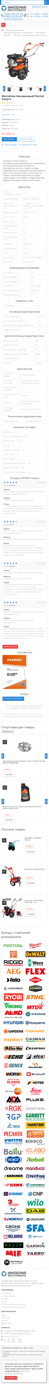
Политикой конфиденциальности (17, 1372)
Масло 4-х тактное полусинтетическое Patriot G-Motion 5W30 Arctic (22, 807)
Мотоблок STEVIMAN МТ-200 (32, 839)
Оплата (4, 1301)
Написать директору (13, 19)
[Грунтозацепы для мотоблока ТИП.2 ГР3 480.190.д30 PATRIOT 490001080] (24, 747)
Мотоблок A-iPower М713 (34, 869)
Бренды (4, 1320)
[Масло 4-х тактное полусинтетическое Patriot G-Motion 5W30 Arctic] (24, 792)
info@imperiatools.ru (11, 1336)
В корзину (10, 139)
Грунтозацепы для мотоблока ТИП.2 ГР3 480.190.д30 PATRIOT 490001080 (24, 762)
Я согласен (11, 1378)
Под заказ (9, 774)
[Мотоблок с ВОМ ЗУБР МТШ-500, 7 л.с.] (12, 908)
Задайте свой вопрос (14, 699)
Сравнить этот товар (29, 145)
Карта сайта (5, 1318)
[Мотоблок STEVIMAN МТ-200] (12, 845)
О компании (6, 1293)
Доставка (4, 1299)
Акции (3, 1315)
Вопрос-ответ (6, 1323)
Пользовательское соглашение (13, 1307)
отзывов (6, 105)
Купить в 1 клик (26, 139)
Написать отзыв (17, 105)
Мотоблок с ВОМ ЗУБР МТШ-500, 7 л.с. (33, 901)
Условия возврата (8, 1296)
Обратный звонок (40, 6)
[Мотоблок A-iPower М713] (12, 876)
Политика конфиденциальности (13, 1304)
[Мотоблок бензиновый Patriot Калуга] (10, 89)
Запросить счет (8, 114)
